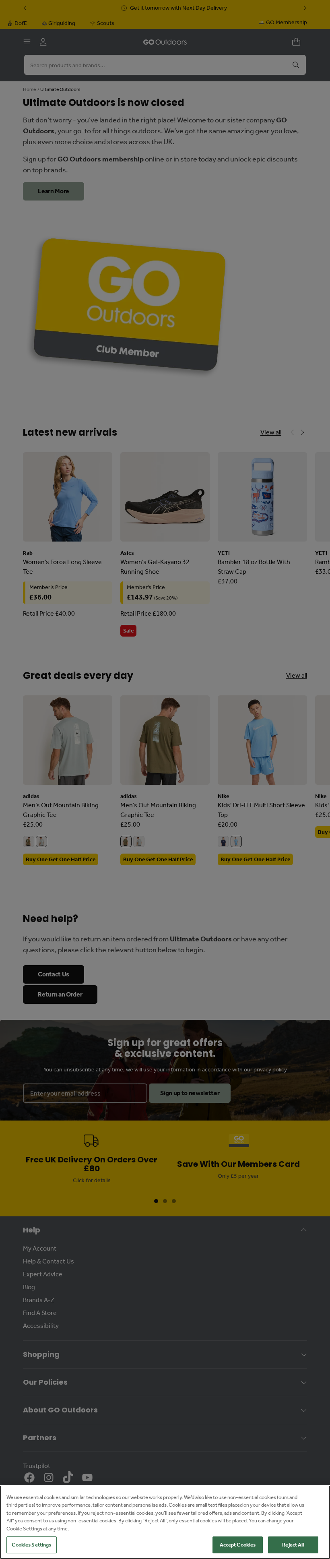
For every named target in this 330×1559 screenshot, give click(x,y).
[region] (165, 1522)
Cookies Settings (31, 1545)
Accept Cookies (238, 1545)
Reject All (293, 1545)
